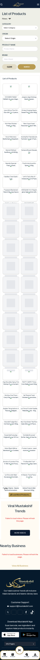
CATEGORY (6, 24)
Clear (9, 67)
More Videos (20, 533)
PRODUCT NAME (8, 45)
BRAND (5, 55)
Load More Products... (21, 495)
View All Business (20, 566)
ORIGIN (5, 34)
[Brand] (19, 4)
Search (27, 67)
